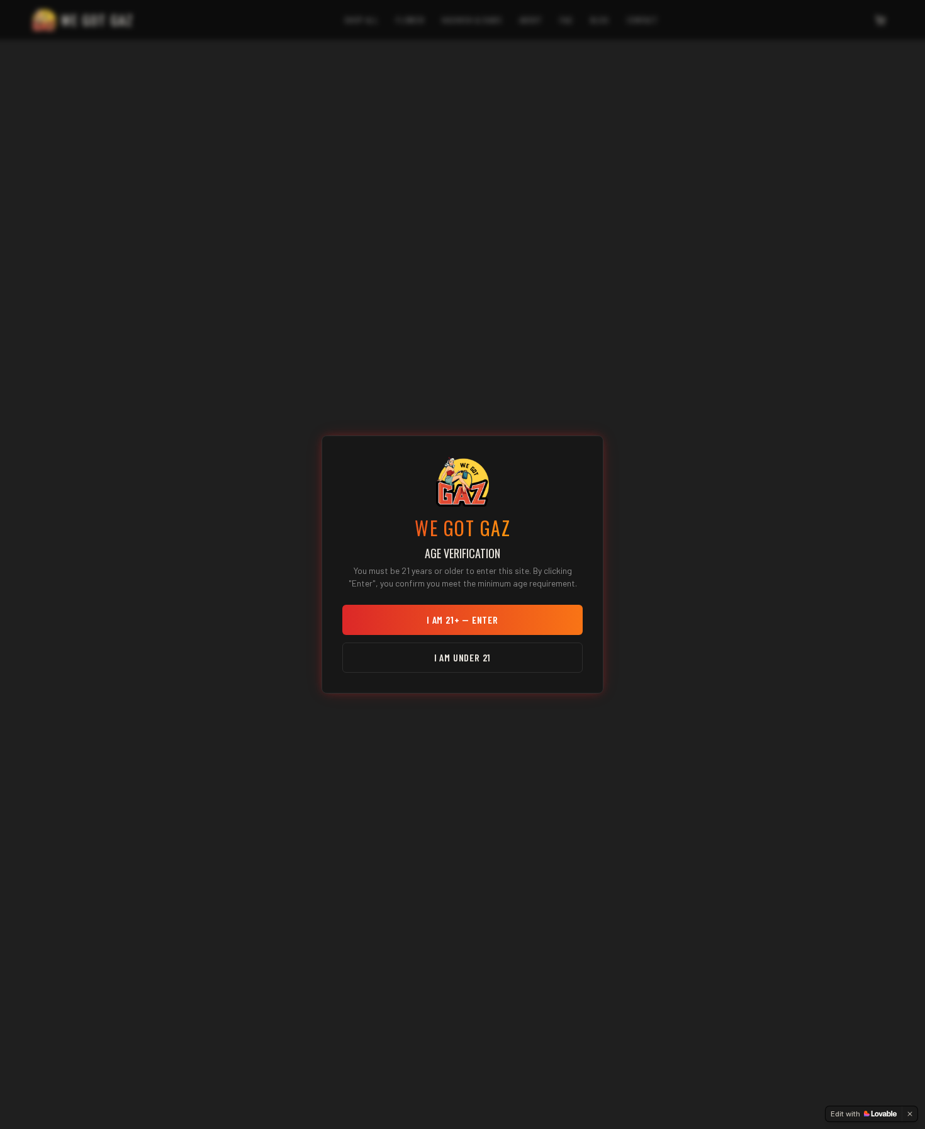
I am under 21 (462, 657)
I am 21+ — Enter (462, 620)
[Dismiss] (909, 1113)
